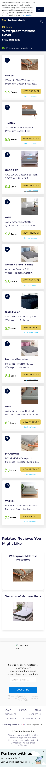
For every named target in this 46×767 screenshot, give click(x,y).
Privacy (23, 710)
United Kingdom (32, 725)
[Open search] (41, 21)
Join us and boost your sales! (15, 762)
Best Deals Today (32, 718)
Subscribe (23, 690)
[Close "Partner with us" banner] (43, 752)
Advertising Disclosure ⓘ (11, 725)
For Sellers (11, 718)
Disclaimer (10, 714)
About (8, 710)
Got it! (40, 9)
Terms (38, 710)
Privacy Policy (26, 15)
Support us (35, 714)
